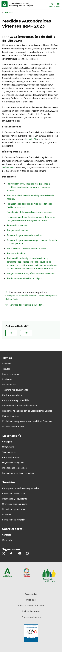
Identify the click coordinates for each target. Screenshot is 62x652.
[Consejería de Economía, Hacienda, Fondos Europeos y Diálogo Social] (19, 553)
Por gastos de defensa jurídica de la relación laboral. (31, 273)
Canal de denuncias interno (31, 605)
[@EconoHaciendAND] (3, 553)
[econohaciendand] (27, 553)
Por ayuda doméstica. (17, 253)
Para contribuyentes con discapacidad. (25, 235)
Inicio (22, 4)
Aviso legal (31, 599)
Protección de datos (31, 617)
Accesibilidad (31, 594)
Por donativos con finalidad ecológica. (24, 278)
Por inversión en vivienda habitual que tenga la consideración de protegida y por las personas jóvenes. (28, 187)
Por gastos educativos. (17, 230)
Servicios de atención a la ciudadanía (26, 304)
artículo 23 (31, 139)
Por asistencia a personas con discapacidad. (27, 248)
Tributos (8, 12)
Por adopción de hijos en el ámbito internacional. (29, 212)
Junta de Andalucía (5, 4)
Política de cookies (31, 611)
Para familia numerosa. (17, 225)
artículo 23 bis (8, 167)
